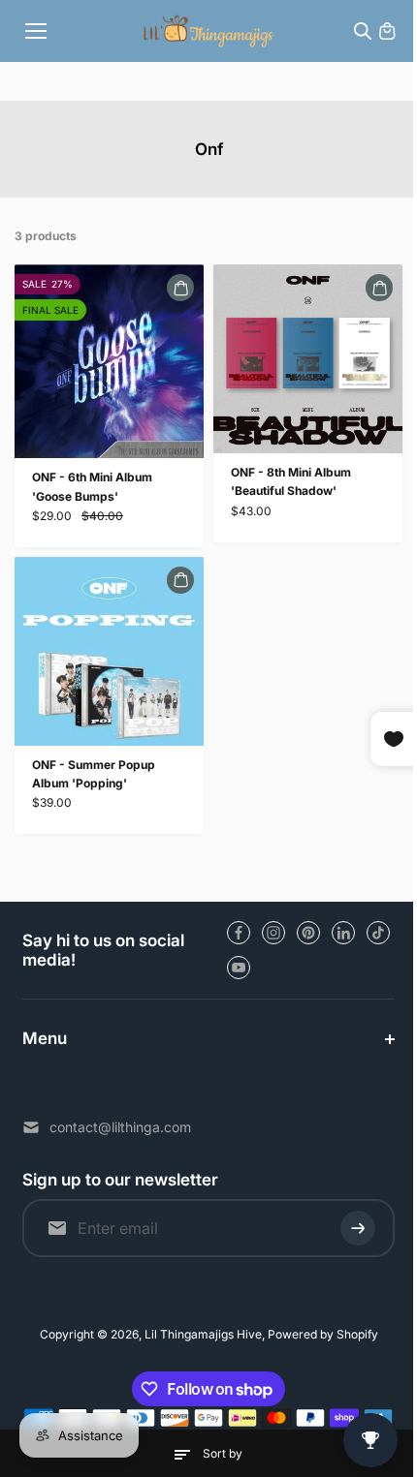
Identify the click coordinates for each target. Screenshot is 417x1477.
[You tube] (238, 967)
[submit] (348, 1228)
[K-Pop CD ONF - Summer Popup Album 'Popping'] (109, 651)
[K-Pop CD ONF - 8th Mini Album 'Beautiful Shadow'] (307, 358)
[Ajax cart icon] (387, 31)
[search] (362, 31)
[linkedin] (343, 932)
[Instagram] (273, 932)
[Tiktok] (378, 932)
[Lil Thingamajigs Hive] (209, 30)
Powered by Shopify (318, 1334)
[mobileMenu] (36, 31)
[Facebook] (238, 932)
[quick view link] (180, 287)
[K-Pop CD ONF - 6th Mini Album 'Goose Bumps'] (109, 361)
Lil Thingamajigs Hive (198, 1334)
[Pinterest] (308, 932)
